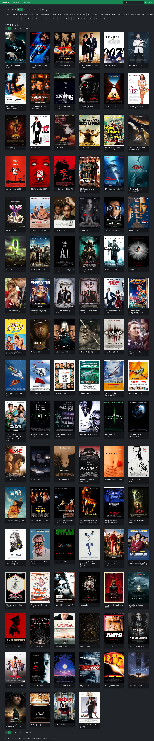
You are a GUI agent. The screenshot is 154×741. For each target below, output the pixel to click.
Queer (114, 14)
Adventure (15, 14)
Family (60, 14)
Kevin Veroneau (51, 739)
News (101, 14)
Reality (120, 14)
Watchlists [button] (27, 2)
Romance (126, 14)
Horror (79, 14)
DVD (7, 10)
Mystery (95, 14)
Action (8, 14)
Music (89, 14)
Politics (107, 14)
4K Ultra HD (36, 10)
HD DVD (13, 10)
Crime (37, 14)
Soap (143, 14)
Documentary (45, 14)
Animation (23, 14)
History (72, 14)
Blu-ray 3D (27, 10)
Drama (54, 14)
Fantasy (66, 14)
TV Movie (150, 14)
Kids (84, 14)
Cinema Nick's (6, 2)
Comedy (31, 14)
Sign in (150, 2)
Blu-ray (20, 10)
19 (27, 29)
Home (15, 2)
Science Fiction (135, 14)
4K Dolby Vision (46, 10)
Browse (20, 2)
